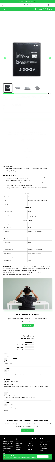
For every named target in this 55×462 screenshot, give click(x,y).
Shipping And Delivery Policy (45, 442)
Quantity (5, 108)
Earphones (18, 449)
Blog (29, 447)
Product (9, 9)
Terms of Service (43, 448)
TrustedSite (30, 451)
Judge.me (30, 449)
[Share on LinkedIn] (47, 9)
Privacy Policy (43, 446)
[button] (2, 4)
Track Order (30, 445)
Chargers (18, 445)
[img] (7, 357)
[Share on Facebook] (40, 9)
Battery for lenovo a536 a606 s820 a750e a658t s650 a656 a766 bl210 (29, 9)
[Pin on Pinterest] (43, 9)
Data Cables (18, 447)
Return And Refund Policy (45, 444)
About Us (30, 441)
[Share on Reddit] (49, 9)
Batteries (17, 441)
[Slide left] (3, 1)
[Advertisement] (27, 21)
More (17, 451)
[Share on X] (42, 9)
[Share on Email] (51, 9)
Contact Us (30, 443)
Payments (42, 450)
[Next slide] (50, 58)
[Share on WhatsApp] (45, 9)
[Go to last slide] (5, 58)
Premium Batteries (19, 443)
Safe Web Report (31, 453)
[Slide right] (51, 1)
